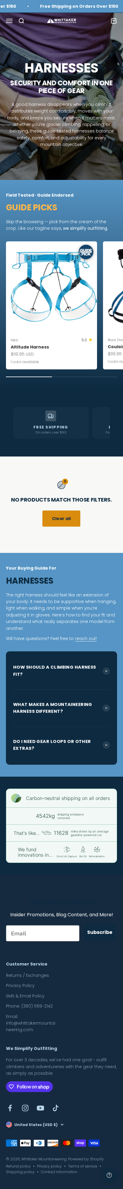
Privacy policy (49, 1166)
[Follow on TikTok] (56, 1108)
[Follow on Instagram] (25, 1108)
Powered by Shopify (86, 1159)
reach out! (86, 638)
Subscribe (99, 932)
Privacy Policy (20, 985)
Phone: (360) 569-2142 (29, 1006)
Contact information (59, 1171)
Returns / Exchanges (27, 975)
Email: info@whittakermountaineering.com (30, 1023)
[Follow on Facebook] (10, 1108)
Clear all (61, 519)
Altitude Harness (30, 347)
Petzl (14, 340)
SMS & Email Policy (25, 996)
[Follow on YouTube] (40, 1108)
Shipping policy (20, 1171)
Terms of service (82, 1166)
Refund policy (18, 1166)
